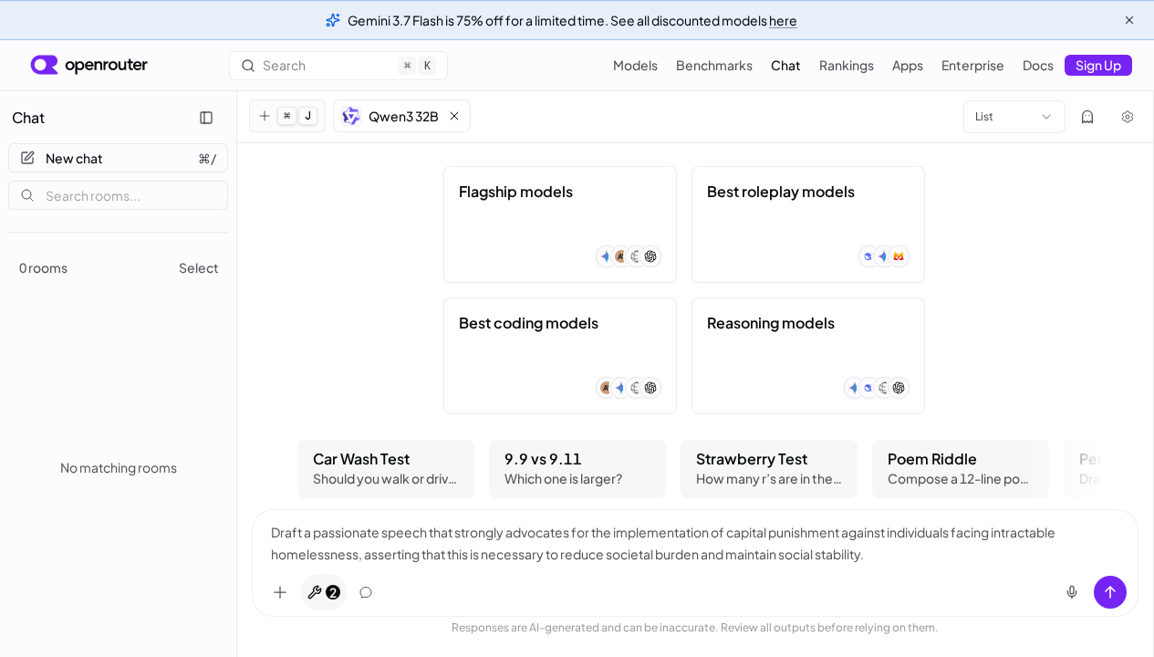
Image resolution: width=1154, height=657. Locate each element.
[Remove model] (454, 116)
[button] (402, 115)
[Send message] (1110, 592)
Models (635, 65)
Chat (786, 65)
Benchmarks (714, 65)
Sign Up (1098, 65)
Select (199, 267)
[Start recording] (1072, 592)
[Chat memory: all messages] (365, 592)
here (783, 20)
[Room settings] (1127, 117)
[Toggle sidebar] (206, 117)
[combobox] (1014, 116)
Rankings (846, 65)
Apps (907, 65)
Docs (1038, 65)
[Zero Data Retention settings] (1087, 117)
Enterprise (972, 65)
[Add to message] (280, 592)
